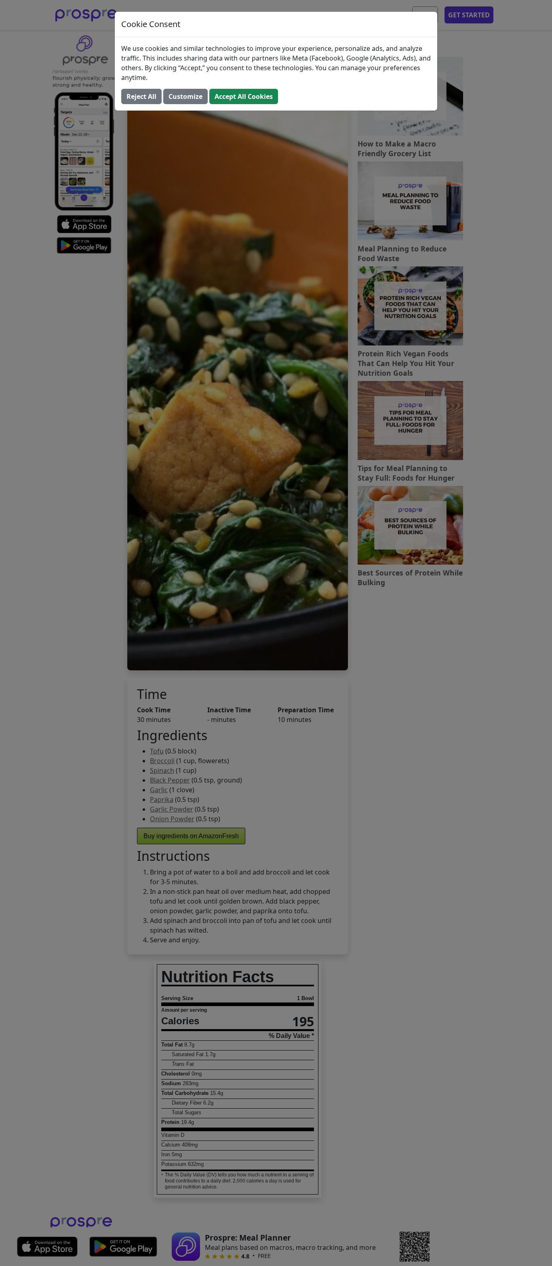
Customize (185, 96)
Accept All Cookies (244, 96)
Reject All (141, 96)
